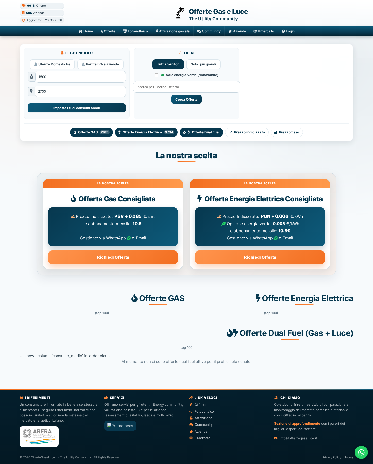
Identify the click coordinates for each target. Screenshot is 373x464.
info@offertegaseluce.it (298, 438)
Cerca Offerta (186, 99)
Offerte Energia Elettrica (148, 132)
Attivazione (203, 418)
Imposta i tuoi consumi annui (76, 108)
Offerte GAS (93, 132)
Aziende (239, 31)
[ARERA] (39, 436)
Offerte (109, 31)
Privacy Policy (331, 457)
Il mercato (266, 31)
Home (88, 31)
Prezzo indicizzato (249, 132)
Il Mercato (202, 438)
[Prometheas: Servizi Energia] (120, 426)
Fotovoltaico (138, 31)
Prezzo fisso (289, 132)
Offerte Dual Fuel (206, 132)
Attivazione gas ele (174, 31)
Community (211, 31)
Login (290, 31)
